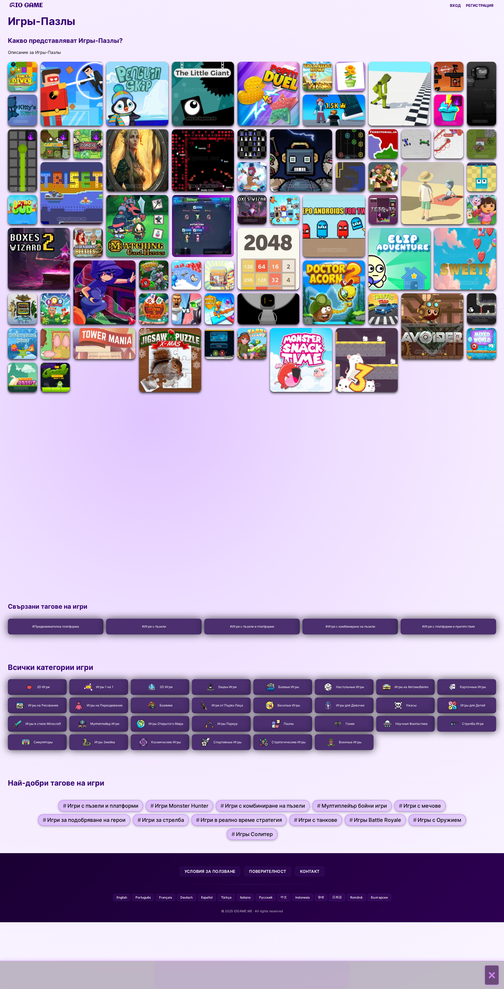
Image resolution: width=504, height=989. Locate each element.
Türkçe (226, 897)
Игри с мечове (420, 806)
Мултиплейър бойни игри (352, 806)
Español (207, 897)
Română (356, 897)
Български (379, 897)
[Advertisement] (252, 975)
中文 (284, 897)
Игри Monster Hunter (179, 806)
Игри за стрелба (161, 820)
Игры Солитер (252, 834)
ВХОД (455, 5)
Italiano (245, 897)
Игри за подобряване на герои (84, 820)
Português (143, 897)
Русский (265, 897)
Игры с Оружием (437, 820)
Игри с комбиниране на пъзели (262, 806)
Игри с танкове (315, 820)
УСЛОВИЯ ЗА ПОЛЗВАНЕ (210, 871)
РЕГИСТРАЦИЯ (480, 5)
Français (165, 897)
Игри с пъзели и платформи (100, 806)
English (122, 897)
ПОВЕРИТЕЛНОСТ (267, 871)
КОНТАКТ (309, 871)
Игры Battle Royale (375, 820)
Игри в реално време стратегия (239, 820)
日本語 (337, 897)
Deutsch (186, 897)
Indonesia (302, 897)
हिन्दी (321, 897)
